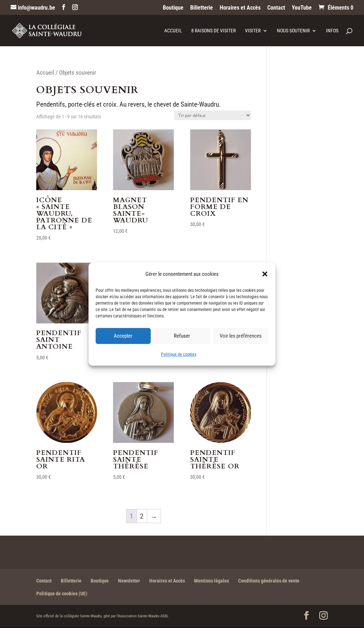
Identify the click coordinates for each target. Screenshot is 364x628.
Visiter (253, 30)
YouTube (302, 8)
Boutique (173, 8)
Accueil (173, 30)
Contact (276, 8)
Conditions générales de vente (268, 581)
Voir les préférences (241, 336)
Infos (332, 30)
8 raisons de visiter (213, 30)
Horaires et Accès (240, 8)
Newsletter (129, 581)
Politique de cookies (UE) (61, 593)
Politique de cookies (178, 354)
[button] (264, 273)
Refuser (182, 336)
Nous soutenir (293, 30)
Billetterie (201, 8)
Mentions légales (211, 581)
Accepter (123, 336)
